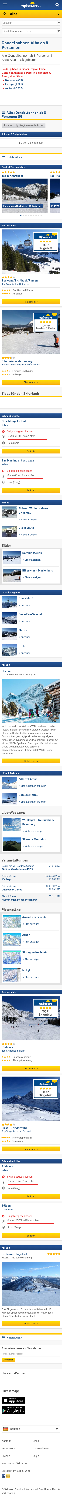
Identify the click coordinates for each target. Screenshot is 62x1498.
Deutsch (15, 1428)
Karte (8, 125)
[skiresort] (31, 5)
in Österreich (23, 284)
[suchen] (57, 5)
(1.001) (14, 84)
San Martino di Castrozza (18, 460)
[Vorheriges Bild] (4, 194)
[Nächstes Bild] (58, 194)
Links (36, 1440)
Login (36, 1455)
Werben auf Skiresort (14, 1463)
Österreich (7, 1209)
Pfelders (7, 1166)
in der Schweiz (24, 1131)
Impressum (8, 1448)
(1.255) (14, 88)
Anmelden (8, 1360)
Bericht (30, 451)
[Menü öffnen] (5, 5)
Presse (6, 1455)
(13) (14, 80)
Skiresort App (11, 1391)
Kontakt (6, 1440)
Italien (5, 425)
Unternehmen (40, 1448)
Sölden (6, 1205)
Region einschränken (31, 125)
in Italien (21, 1050)
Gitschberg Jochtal (14, 421)
